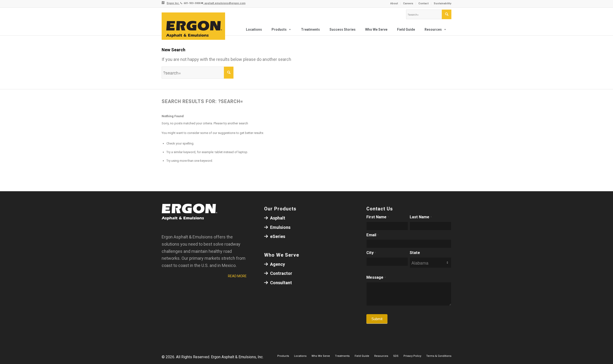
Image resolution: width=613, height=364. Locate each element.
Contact (423, 3)
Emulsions (279, 227)
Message (376, 277)
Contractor (280, 273)
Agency (277, 264)
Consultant (280, 282)
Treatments (310, 29)
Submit (376, 319)
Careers (408, 3)
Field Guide (406, 29)
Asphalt (277, 217)
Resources (433, 29)
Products (279, 29)
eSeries (277, 236)
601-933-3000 (191, 3)
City (371, 252)
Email (372, 235)
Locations (254, 29)
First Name (377, 217)
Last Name (421, 217)
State (415, 252)
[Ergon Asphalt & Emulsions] (193, 26)
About (394, 3)
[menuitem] (394, 3)
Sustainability (442, 3)
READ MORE (237, 276)
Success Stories (342, 29)
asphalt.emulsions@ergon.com (224, 3)
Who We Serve (376, 29)
